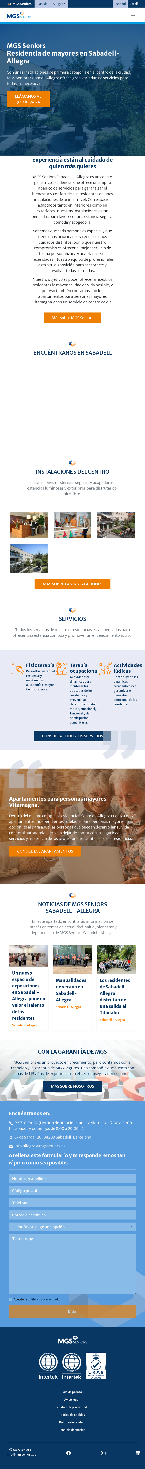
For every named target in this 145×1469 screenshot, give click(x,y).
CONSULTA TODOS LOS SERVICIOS (72, 736)
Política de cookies (72, 1415)
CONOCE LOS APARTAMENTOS (45, 851)
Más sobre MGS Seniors (72, 317)
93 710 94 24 (26, 1122)
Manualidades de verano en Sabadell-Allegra (71, 990)
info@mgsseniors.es (21, 1454)
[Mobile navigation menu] (132, 15)
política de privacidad (43, 1299)
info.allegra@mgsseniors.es (39, 1145)
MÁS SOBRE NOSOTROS (72, 1086)
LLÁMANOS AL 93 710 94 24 (28, 99)
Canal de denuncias (72, 1430)
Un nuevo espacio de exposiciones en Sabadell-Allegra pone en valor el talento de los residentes (28, 995)
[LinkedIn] (138, 1453)
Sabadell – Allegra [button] (50, 4)
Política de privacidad (72, 1407)
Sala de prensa (72, 1392)
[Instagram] (103, 1453)
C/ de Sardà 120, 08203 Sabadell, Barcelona (52, 1137)
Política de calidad (72, 1422)
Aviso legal (71, 1399)
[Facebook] (68, 1453)
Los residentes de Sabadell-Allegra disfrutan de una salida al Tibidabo (115, 996)
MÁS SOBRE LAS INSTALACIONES (72, 583)
